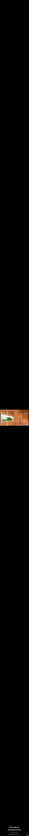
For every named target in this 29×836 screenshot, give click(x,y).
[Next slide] (26, 418)
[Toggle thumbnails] (27, 834)
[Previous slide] (2, 418)
